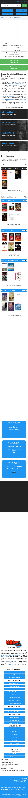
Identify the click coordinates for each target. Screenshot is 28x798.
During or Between (14, 720)
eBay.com (14, 67)
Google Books (21, 93)
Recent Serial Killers (14, 717)
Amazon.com (14, 61)
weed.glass (9, 795)
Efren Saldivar (9, 99)
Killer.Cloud (4, 2)
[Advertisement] (14, 371)
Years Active (14, 740)
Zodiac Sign (7, 14)
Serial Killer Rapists (14, 686)
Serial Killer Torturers (14, 692)
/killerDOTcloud (5, 666)
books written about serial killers (9, 655)
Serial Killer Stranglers (14, 700)
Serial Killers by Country (14, 677)
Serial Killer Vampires (14, 694)
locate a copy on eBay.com (8, 96)
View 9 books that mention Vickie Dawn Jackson (14, 284)
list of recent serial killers (8, 660)
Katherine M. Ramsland (8, 19)
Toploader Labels (17, 795)
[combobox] (11, 5)
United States (14, 672)
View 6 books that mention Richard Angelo (14, 314)
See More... (21, 14)
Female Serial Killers (14, 683)
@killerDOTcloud (11, 664)
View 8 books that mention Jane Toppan (14, 254)
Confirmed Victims (14, 743)
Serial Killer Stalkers (14, 689)
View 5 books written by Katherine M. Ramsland (14, 191)
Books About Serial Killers (14, 17)
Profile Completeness (14, 746)
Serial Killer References (14, 757)
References (21, 789)
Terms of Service (13, 789)
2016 (10, 661)
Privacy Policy (4, 789)
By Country (21, 10)
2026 (15, 661)
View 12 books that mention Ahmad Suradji (14, 225)
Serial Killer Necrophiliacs (14, 703)
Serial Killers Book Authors (14, 712)
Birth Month (14, 734)
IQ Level (14, 731)
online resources (5, 656)
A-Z (7, 10)
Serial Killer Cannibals (14, 697)
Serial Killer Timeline (14, 723)
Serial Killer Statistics (14, 754)
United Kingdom (14, 675)
